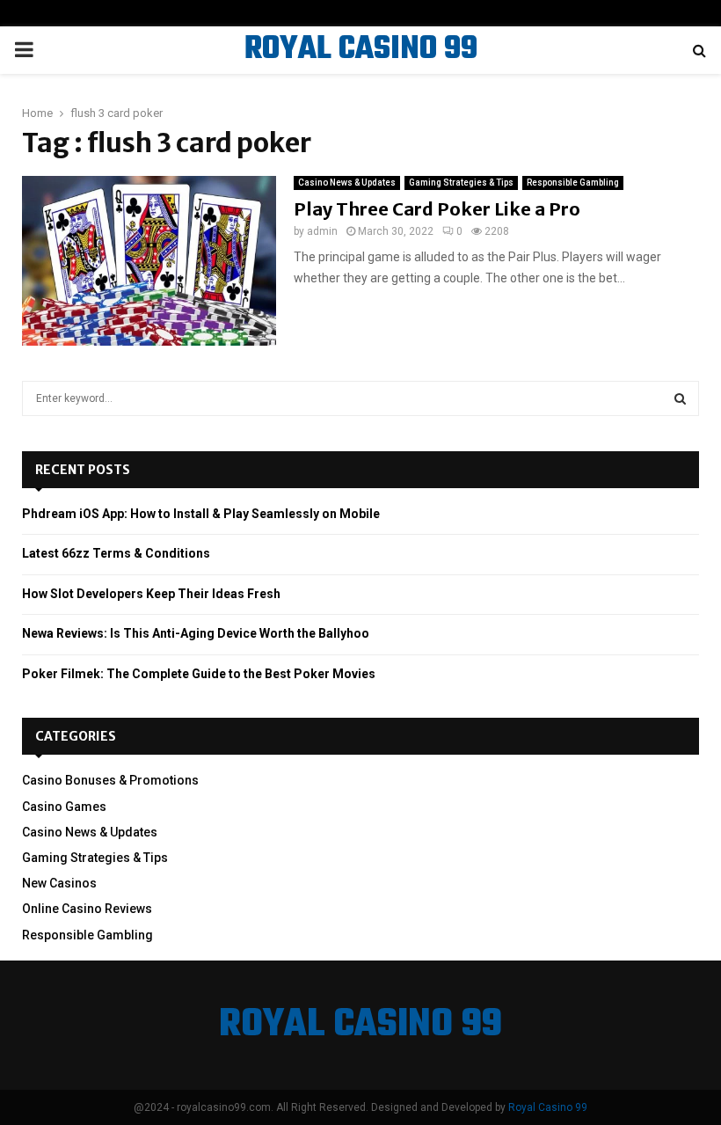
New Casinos (59, 883)
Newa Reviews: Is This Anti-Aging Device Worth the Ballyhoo (195, 633)
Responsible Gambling (573, 182)
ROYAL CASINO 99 (360, 50)
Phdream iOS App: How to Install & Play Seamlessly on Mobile (201, 514)
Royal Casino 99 (547, 1107)
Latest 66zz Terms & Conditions (116, 553)
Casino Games (64, 807)
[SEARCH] (680, 398)
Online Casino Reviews (87, 909)
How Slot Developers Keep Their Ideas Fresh (151, 594)
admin (322, 231)
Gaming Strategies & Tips (461, 182)
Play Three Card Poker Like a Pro (437, 209)
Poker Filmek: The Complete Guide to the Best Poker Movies (198, 674)
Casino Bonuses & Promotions (110, 780)
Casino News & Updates (347, 182)
